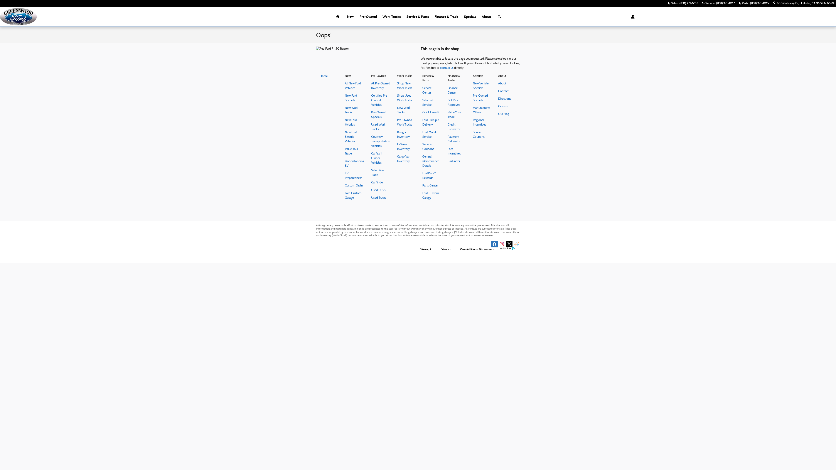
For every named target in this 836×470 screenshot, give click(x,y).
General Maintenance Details (430, 161)
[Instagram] (502, 244)
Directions (504, 99)
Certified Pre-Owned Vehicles (379, 100)
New (350, 17)
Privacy (445, 249)
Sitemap (424, 249)
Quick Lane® (430, 112)
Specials (470, 17)
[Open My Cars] (631, 16)
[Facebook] (494, 244)
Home (324, 76)
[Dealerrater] (516, 244)
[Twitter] (509, 244)
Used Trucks (378, 198)
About (486, 17)
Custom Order (354, 185)
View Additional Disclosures (476, 249)
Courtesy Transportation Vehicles (380, 141)
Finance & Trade (446, 17)
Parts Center (430, 185)
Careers (503, 106)
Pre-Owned (368, 17)
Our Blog (503, 114)
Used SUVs (378, 190)
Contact (503, 91)
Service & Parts (417, 17)
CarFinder (377, 182)
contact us (446, 68)
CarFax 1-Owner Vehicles (377, 158)
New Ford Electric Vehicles (351, 137)
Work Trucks (392, 17)
